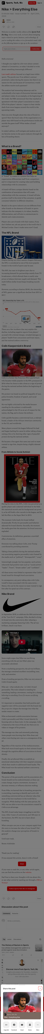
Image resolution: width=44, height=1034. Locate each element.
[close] (40, 988)
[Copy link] (6, 1024)
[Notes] (30, 1024)
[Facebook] (14, 1024)
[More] (37, 1024)
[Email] (22, 1024)
